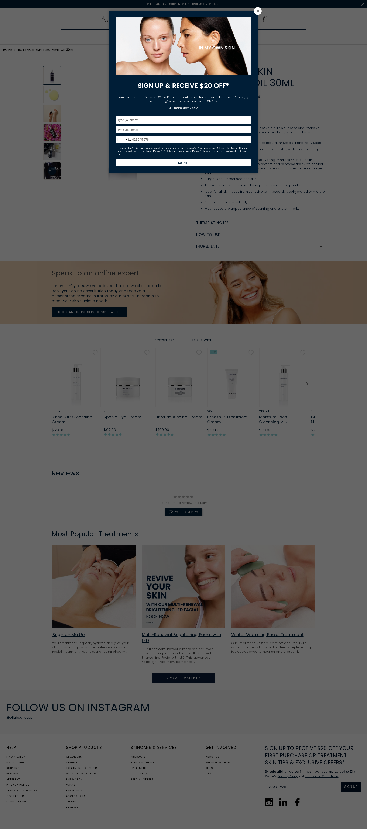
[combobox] (123, 139)
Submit (183, 163)
